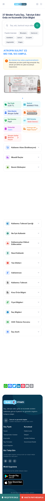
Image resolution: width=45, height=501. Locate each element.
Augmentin (10, 42)
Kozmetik (6, 438)
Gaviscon (34, 33)
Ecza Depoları (8, 445)
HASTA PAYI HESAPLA (33, 497)
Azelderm (9, 37)
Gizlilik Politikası (29, 438)
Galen (10, 130)
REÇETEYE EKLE (11, 497)
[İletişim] (41, 4)
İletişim (26, 435)
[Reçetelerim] (37, 4)
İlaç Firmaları (7, 442)
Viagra (20, 42)
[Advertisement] (22, 195)
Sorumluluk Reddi (30, 442)
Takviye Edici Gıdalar (10, 435)
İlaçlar (5, 431)
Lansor (19, 37)
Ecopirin (29, 37)
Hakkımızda (28, 431)
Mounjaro (23, 33)
